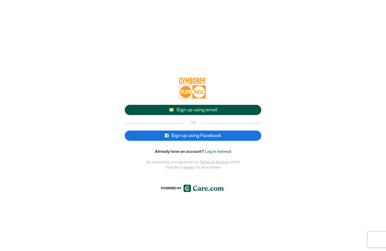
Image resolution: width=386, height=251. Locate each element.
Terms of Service (214, 162)
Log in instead (218, 151)
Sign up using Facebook (195, 135)
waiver (189, 167)
